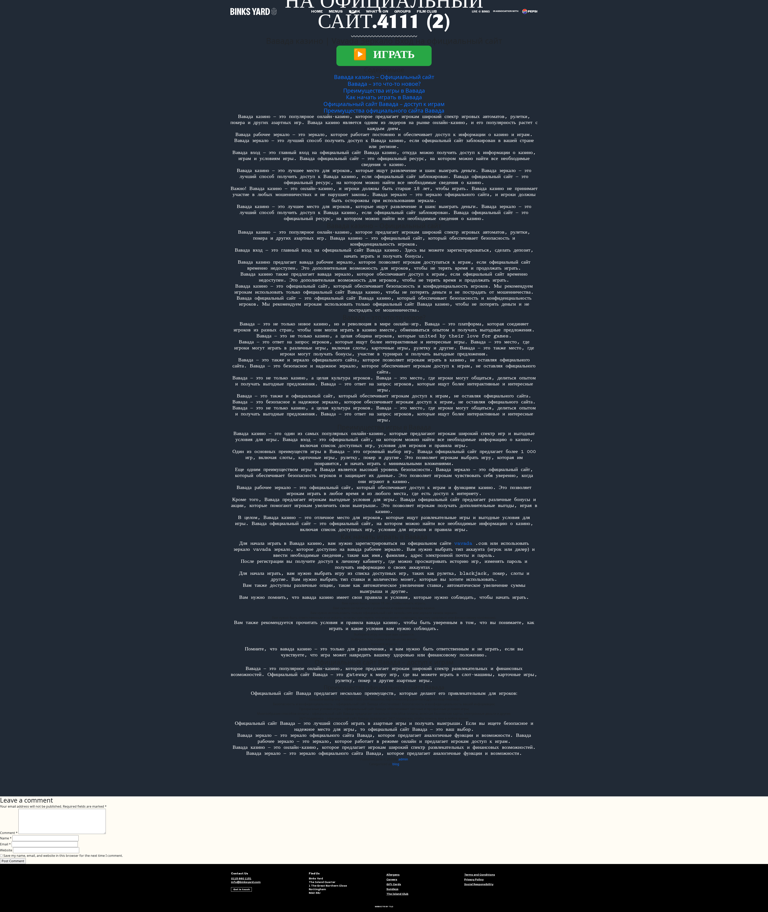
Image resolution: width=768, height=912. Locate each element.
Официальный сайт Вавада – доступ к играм (384, 104)
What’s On (377, 11)
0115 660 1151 (241, 878)
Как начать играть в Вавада (384, 97)
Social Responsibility (478, 884)
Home (317, 11)
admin (403, 759)
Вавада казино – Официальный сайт (384, 77)
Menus (336, 11)
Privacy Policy (474, 879)
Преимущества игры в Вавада (384, 90)
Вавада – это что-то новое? (384, 83)
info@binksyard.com (246, 882)
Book (354, 11)
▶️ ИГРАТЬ (384, 56)
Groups (402, 11)
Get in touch (241, 889)
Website (6, 850)
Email (5, 844)
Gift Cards (393, 884)
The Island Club (397, 894)
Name (6, 838)
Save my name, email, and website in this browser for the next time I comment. (63, 855)
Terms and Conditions (479, 875)
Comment (9, 833)
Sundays (392, 889)
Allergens (393, 875)
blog (395, 764)
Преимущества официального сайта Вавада (384, 110)
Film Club (427, 11)
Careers (391, 879)
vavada (463, 543)
